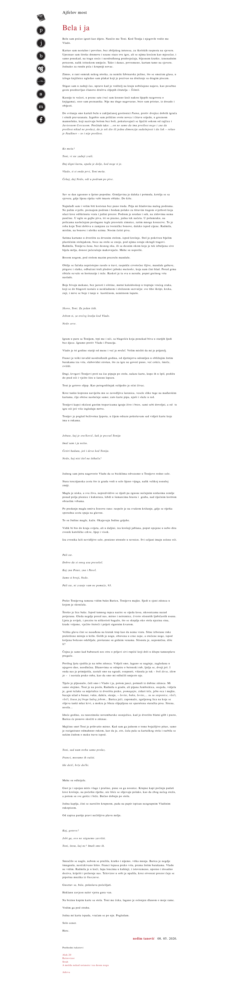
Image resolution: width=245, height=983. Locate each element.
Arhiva (66, 972)
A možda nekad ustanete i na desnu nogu (85, 965)
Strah (65, 961)
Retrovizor (68, 958)
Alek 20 (66, 954)
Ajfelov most (74, 12)
